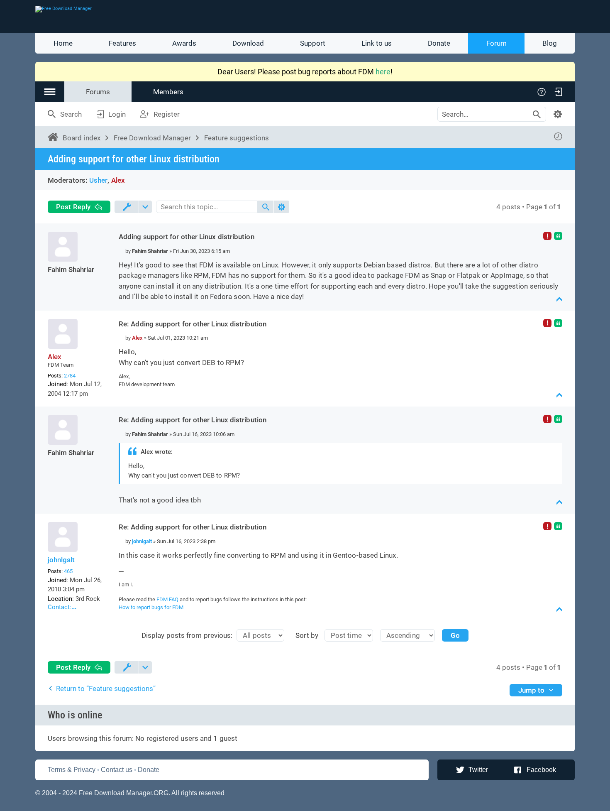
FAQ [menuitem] (541, 92)
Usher (98, 180)
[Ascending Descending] (411, 635)
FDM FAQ (167, 599)
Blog (549, 43)
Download (248, 43)
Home (63, 43)
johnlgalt (61, 560)
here (383, 71)
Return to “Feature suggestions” (106, 688)
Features (122, 43)
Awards (184, 43)
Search (71, 114)
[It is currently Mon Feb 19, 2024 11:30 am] (558, 136)
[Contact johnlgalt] (76, 608)
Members (168, 92)
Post (73, 207)
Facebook (541, 769)
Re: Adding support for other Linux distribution (192, 324)
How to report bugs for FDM (151, 607)
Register (167, 114)
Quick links (49, 91)
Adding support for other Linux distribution (134, 159)
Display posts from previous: (187, 635)
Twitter (478, 769)
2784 (70, 375)
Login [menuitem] (558, 92)
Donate (439, 43)
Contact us (116, 769)
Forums (98, 92)
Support (312, 43)
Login (117, 114)
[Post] (122, 251)
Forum (496, 43)
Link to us (376, 43)
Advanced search (558, 114)
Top (559, 299)
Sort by (306, 635)
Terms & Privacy (71, 769)
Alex (118, 180)
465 (68, 571)
